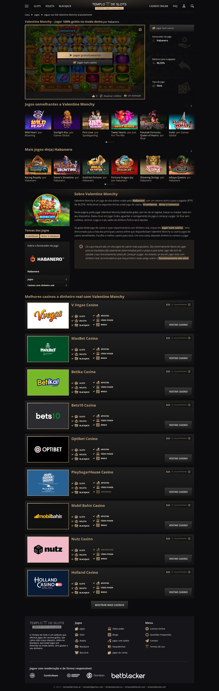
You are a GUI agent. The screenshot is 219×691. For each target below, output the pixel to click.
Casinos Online (158, 6)
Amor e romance (169, 204)
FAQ (175, 6)
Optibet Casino (84, 438)
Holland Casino (84, 572)
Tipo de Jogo (158, 82)
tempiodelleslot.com (135, 686)
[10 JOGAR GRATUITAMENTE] (153, 164)
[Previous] (187, 106)
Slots (37, 6)
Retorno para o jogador (163, 59)
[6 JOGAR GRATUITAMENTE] (38, 164)
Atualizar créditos (112, 95)
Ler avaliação (134, 95)
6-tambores (150, 204)
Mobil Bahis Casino (88, 505)
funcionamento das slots (173, 258)
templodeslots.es (114, 686)
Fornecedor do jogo (161, 36)
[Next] (191, 106)
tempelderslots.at (72, 686)
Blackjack (65, 6)
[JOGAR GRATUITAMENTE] (124, 119)
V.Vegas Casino (84, 305)
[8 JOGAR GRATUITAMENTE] (124, 164)
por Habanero (111, 21)
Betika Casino (83, 371)
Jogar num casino (165, 28)
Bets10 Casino (83, 405)
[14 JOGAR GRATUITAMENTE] (182, 164)
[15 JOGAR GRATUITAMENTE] (182, 119)
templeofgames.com (93, 686)
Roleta (50, 6)
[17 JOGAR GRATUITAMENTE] (67, 164)
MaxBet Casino (84, 338)
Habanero (139, 200)
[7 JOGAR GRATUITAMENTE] (38, 119)
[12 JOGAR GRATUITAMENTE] (96, 119)
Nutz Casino (82, 539)
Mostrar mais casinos (109, 605)
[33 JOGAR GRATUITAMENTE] (67, 119)
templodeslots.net (157, 686)
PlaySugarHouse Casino (92, 472)
